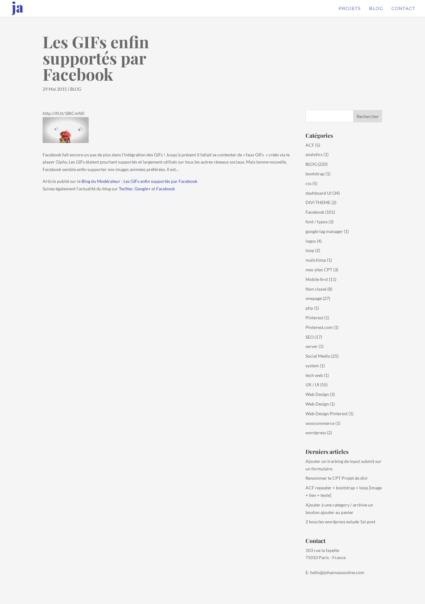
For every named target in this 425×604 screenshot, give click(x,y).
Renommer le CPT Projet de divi (336, 478)
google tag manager (324, 231)
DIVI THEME (318, 202)
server (312, 346)
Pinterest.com (319, 327)
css (308, 183)
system (312, 365)
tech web (314, 375)
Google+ (142, 188)
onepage (314, 298)
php (309, 308)
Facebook (165, 188)
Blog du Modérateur (101, 181)
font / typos (317, 221)
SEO (310, 337)
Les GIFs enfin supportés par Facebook (160, 181)
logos (311, 241)
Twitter (126, 188)
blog (376, 8)
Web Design (317, 394)
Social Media (318, 356)
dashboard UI (318, 193)
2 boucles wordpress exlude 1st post (340, 521)
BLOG (75, 89)
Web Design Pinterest (327, 413)
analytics (314, 154)
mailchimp (316, 260)
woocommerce (320, 423)
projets (350, 8)
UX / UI (312, 384)
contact (403, 8)
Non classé (316, 289)
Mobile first (317, 279)
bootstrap (315, 173)
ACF (310, 145)
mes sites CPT (319, 269)
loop (310, 250)
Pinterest (314, 317)
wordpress (316, 432)
